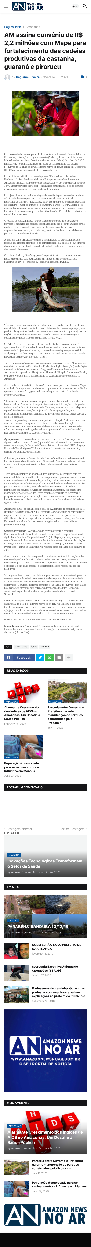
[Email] (59, 657)
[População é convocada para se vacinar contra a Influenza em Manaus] (16, 1189)
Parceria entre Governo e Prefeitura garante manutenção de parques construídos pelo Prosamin (66, 715)
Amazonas (33, 27)
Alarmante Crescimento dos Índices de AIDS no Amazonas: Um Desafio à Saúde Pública (22, 713)
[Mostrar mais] (69, 657)
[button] (6, 6)
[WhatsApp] (50, 657)
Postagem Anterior (19, 829)
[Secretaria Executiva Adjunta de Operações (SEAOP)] (16, 973)
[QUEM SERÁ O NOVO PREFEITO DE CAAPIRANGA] (16, 951)
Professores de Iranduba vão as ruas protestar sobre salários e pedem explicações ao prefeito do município (58, 992)
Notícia (44, 646)
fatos (34, 646)
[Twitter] (40, 657)
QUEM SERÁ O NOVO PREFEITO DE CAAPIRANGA (56, 946)
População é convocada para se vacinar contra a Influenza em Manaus (21, 766)
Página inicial (13, 27)
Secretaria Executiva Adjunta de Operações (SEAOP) (55, 968)
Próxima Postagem (71, 829)
